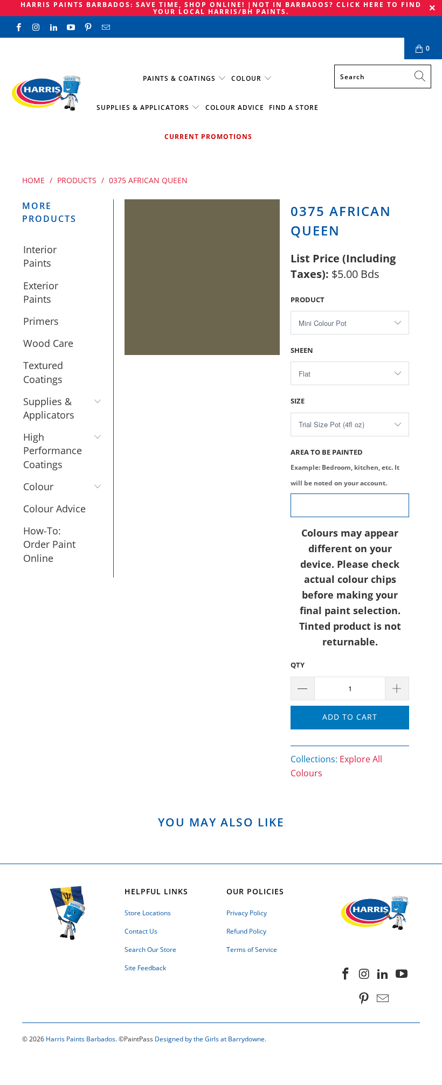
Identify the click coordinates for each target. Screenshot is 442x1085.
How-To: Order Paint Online (49, 544)
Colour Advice (234, 107)
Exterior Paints (40, 292)
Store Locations (148, 912)
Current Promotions (208, 136)
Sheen (302, 350)
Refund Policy (246, 931)
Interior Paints (40, 256)
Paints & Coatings (179, 78)
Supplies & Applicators (142, 107)
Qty (298, 665)
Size (298, 401)
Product (307, 299)
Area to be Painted (345, 467)
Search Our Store (150, 949)
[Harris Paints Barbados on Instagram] (35, 26)
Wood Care (48, 343)
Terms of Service (251, 949)
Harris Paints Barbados (80, 1039)
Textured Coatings (43, 372)
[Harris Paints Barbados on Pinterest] (87, 26)
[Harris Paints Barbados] (46, 93)
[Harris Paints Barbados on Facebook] (18, 26)
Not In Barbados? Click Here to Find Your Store (238, 48)
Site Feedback (145, 967)
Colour (246, 78)
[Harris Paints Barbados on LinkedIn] (53, 26)
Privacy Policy (246, 912)
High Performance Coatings (52, 450)
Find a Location (44, 48)
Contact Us (112, 48)
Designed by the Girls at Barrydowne (210, 1039)
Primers (41, 321)
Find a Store (294, 107)
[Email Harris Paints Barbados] (104, 26)
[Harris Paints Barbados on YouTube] (70, 26)
